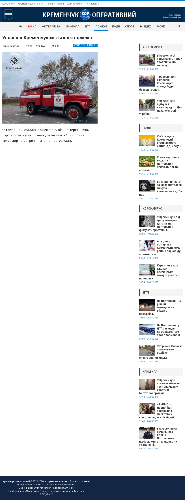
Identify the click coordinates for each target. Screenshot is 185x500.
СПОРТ (129, 26)
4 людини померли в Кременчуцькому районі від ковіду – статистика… (159, 248)
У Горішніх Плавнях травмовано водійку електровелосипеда (161, 351)
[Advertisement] (118, 93)
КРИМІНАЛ (72, 26)
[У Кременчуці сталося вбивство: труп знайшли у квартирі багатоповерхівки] (147, 384)
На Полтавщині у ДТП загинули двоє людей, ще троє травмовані (168, 330)
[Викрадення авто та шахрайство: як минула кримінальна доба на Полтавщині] (147, 186)
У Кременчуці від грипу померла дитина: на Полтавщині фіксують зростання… (159, 223)
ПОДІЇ (116, 26)
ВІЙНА (32, 26)
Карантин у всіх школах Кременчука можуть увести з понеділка (159, 272)
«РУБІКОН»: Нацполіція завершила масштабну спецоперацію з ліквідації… (158, 411)
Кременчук (8, 3)
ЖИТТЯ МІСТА (51, 26)
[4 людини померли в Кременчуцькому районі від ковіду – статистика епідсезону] (147, 245)
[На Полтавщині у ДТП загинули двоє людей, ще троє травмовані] (147, 329)
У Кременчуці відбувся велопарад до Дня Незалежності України (160, 107)
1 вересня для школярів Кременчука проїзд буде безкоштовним (157, 83)
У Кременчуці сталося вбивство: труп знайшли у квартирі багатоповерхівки (160, 386)
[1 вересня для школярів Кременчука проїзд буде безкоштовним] (147, 81)
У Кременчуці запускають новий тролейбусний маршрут (169, 60)
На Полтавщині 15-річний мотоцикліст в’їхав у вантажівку (160, 307)
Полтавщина (92, 3)
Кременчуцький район (31, 3)
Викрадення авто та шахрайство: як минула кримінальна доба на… (160, 188)
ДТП (87, 26)
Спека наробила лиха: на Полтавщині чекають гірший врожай (159, 164)
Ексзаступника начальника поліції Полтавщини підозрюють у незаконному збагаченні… (158, 437)
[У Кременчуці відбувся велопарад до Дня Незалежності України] (147, 105)
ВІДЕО (147, 26)
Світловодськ (74, 3)
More (161, 26)
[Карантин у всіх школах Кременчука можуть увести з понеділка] (147, 269)
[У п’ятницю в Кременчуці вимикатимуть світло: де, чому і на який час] (147, 140)
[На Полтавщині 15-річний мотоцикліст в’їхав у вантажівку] (147, 305)
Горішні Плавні (55, 3)
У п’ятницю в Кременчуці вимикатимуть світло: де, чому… (169, 141)
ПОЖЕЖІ (101, 26)
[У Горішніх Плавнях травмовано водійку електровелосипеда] (147, 350)
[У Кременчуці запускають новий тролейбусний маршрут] (147, 60)
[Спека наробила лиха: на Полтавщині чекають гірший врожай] (147, 161)
